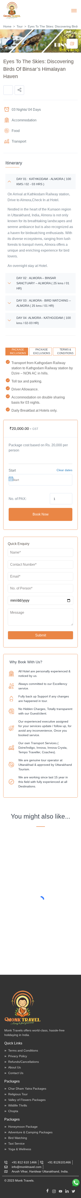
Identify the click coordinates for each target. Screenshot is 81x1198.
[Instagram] (54, 1190)
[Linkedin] (67, 1190)
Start (12, 470)
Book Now (41, 514)
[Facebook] (47, 1190)
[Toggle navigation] (74, 10)
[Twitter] (73, 1190)
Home (7, 26)
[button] (19, 90)
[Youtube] (60, 1190)
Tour (20, 26)
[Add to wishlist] (8, 90)
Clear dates (64, 470)
